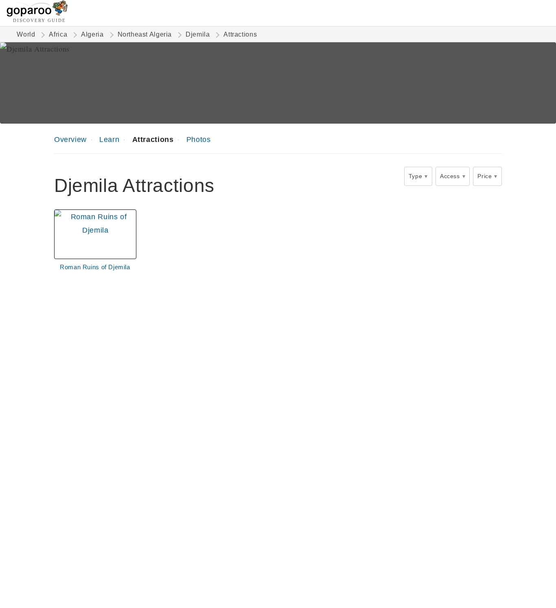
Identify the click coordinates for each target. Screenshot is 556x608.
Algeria (92, 34)
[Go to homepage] (37, 14)
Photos (198, 139)
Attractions (153, 139)
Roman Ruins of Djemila (95, 267)
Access (450, 176)
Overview (70, 139)
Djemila (198, 34)
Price (484, 176)
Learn (109, 139)
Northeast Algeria (145, 34)
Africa (58, 34)
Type (415, 176)
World (26, 34)
